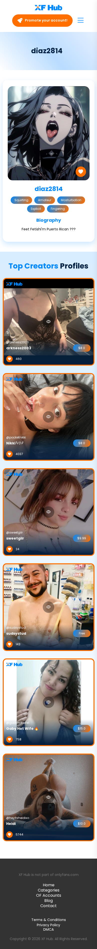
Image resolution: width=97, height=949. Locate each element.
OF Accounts (48, 895)
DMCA (48, 929)
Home (48, 885)
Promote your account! (45, 20)
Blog (48, 900)
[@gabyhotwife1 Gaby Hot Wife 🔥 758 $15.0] (49, 702)
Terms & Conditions (48, 919)
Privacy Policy (48, 924)
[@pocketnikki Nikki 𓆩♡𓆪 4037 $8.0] (49, 416)
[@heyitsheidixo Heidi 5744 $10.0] (49, 797)
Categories (48, 890)
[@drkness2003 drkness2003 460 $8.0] (49, 321)
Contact (48, 906)
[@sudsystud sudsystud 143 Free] (49, 606)
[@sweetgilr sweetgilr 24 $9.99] (49, 511)
